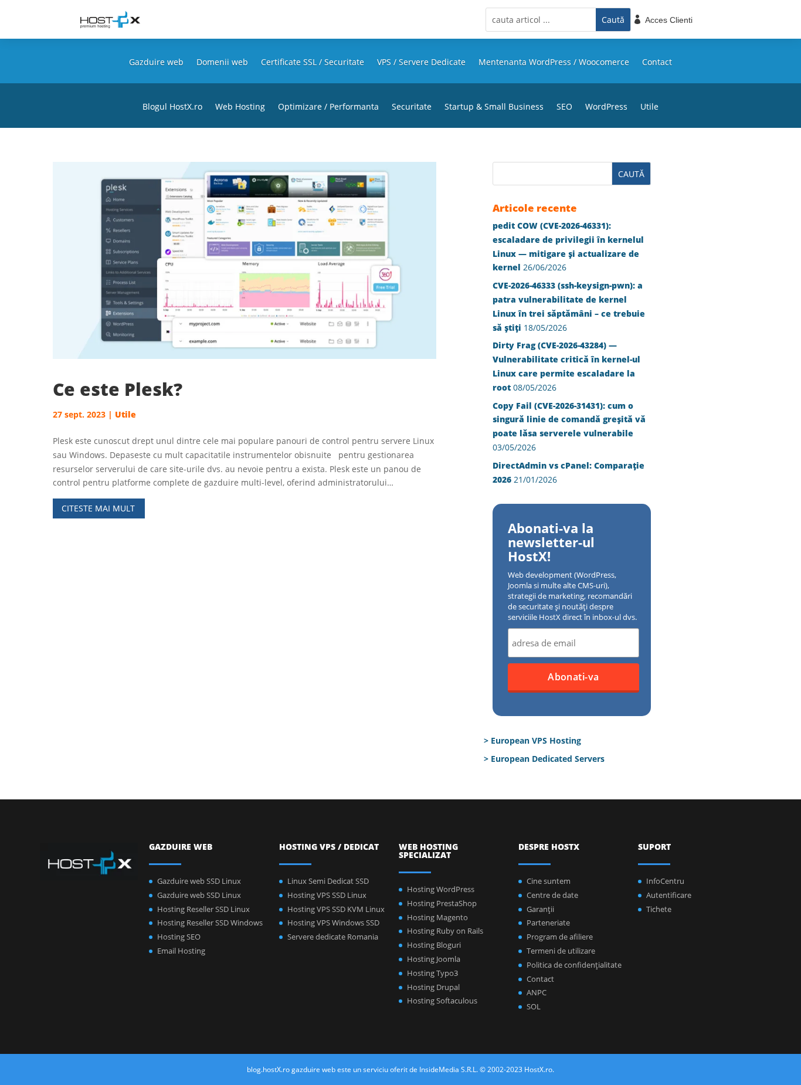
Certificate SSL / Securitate (312, 62)
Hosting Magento (437, 917)
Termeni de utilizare (561, 950)
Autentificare (668, 895)
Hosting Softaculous (442, 1000)
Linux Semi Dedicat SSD (328, 881)
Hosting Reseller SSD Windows (210, 922)
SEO (564, 107)
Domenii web (222, 62)
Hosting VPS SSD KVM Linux (336, 909)
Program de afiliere (560, 936)
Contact (657, 62)
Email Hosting (181, 950)
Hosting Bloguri (434, 945)
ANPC (537, 992)
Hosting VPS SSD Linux (326, 895)
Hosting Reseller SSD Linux (203, 909)
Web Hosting (240, 107)
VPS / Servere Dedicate (421, 62)
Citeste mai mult (98, 508)
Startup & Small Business (494, 107)
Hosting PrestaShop (442, 903)
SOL (534, 1006)
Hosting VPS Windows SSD (333, 922)
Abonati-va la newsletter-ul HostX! (551, 543)
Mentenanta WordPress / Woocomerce (553, 62)
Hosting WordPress (440, 889)
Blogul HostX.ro (172, 107)
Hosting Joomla (433, 959)
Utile (649, 107)
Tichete (658, 909)
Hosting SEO (179, 936)
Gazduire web (156, 62)
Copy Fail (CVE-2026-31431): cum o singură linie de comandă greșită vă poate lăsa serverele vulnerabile (569, 419)
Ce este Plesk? (117, 389)
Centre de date (552, 895)
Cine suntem (549, 881)
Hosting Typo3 (432, 973)
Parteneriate (548, 922)
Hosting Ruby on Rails (445, 930)
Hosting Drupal (433, 987)
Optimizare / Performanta (328, 107)
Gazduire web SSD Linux (199, 881)
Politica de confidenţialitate (574, 964)
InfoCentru (665, 881)
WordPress (606, 107)
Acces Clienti (669, 20)
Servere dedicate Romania (332, 936)
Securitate (412, 107)
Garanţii (540, 909)
